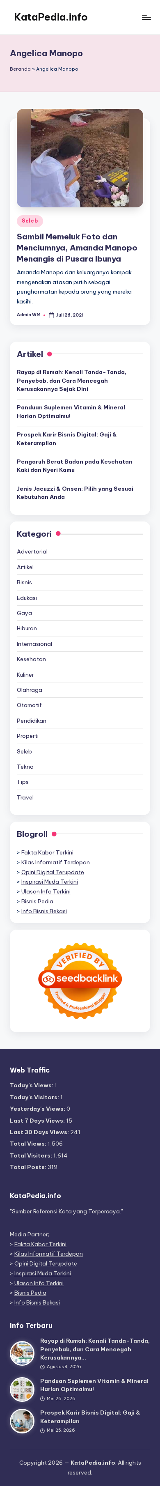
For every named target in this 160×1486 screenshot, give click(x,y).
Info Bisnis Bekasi (44, 911)
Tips (23, 781)
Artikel (25, 567)
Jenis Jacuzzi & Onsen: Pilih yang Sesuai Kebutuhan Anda (75, 493)
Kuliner (25, 674)
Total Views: (29, 1143)
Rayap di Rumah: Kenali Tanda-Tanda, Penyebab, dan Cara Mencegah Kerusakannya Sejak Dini (71, 380)
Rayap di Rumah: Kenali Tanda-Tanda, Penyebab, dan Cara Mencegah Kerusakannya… (95, 1349)
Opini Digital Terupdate (52, 872)
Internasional (34, 644)
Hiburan (27, 628)
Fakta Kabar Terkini (47, 852)
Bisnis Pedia (37, 901)
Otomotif (29, 705)
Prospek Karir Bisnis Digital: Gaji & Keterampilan (67, 438)
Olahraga (29, 690)
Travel (25, 797)
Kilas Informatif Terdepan (55, 862)
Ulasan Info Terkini (46, 891)
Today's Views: (32, 1085)
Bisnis (24, 582)
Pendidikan (31, 720)
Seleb (30, 221)
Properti (28, 736)
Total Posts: (29, 1167)
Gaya (24, 613)
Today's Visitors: (35, 1097)
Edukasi (27, 598)
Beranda (20, 69)
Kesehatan (31, 659)
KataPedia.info (51, 17)
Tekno (25, 766)
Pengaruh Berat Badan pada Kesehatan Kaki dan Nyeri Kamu (75, 465)
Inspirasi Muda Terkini (49, 881)
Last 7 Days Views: (38, 1120)
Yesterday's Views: (38, 1108)
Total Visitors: (31, 1155)
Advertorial (32, 551)
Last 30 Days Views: (40, 1132)
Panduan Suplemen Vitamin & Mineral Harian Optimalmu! (71, 411)
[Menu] (146, 17)
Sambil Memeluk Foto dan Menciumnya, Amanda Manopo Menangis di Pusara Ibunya (77, 248)
